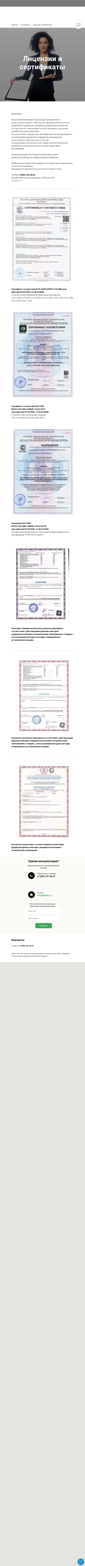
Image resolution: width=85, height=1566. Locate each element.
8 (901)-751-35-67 (27, 1041)
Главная (14, 25)
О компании (25, 25)
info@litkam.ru (17, 1046)
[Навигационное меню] (81, 3)
